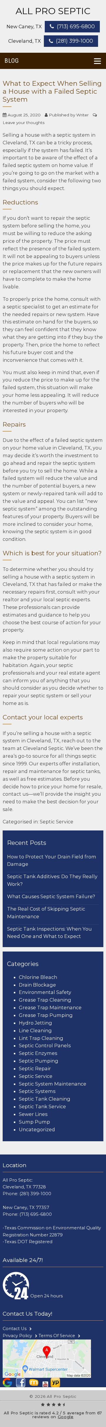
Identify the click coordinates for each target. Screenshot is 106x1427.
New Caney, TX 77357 (26, 1207)
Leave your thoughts (23, 122)
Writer (82, 115)
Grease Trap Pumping (46, 1015)
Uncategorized (37, 1129)
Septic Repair (35, 1068)
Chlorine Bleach (38, 977)
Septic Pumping (38, 1061)
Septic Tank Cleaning (44, 1099)
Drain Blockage (37, 985)
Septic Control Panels (45, 1045)
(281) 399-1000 (74, 41)
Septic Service (56, 822)
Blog (11, 60)
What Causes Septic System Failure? (51, 896)
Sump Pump (34, 1122)
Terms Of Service (57, 1335)
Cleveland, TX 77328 (24, 1187)
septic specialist (26, 307)
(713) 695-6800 (76, 26)
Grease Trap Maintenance (50, 1007)
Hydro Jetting (35, 1023)
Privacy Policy (17, 1335)
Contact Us (14, 1328)
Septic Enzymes (38, 1053)
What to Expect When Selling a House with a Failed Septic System (52, 91)
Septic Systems (37, 1091)
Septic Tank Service (42, 1106)
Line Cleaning (35, 1030)
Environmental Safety (45, 992)
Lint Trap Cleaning (41, 1038)
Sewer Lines (33, 1114)
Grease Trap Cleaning (45, 1000)
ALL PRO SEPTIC (53, 10)
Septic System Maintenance (52, 1084)
